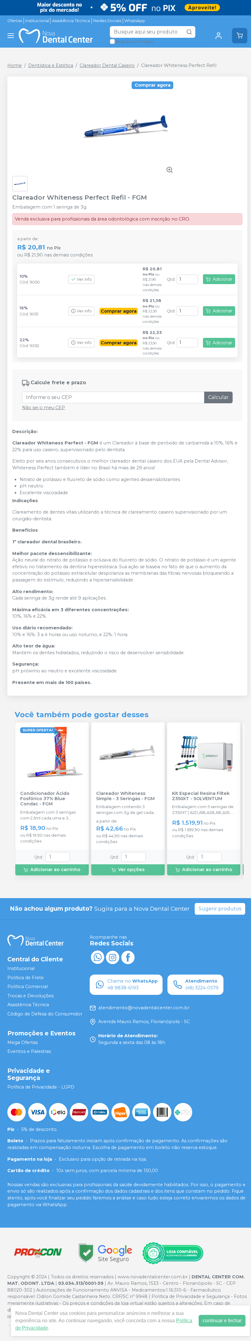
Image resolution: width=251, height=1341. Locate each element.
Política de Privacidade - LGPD (40, 1087)
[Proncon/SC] (38, 1253)
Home (14, 65)
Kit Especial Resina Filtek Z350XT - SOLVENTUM (201, 796)
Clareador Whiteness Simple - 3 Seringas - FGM (125, 796)
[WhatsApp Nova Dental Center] (97, 957)
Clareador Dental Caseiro (107, 65)
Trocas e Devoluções (30, 996)
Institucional (37, 20)
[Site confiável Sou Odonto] (172, 1253)
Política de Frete (25, 977)
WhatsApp (134, 20)
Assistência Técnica (71, 20)
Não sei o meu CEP (43, 407)
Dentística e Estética (50, 65)
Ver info (84, 279)
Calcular (218, 397)
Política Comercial (27, 986)
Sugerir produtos (220, 909)
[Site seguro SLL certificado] (105, 1253)
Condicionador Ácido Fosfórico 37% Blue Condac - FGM (44, 799)
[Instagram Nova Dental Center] (112, 957)
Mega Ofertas (22, 1042)
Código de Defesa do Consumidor (44, 1014)
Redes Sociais (107, 20)
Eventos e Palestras (29, 1051)
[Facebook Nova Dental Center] (128, 957)
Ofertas (14, 20)
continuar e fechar (222, 1320)
